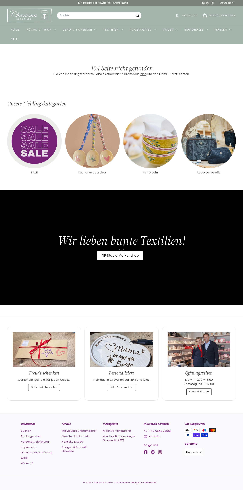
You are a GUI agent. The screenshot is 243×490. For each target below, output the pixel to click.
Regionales (194, 29)
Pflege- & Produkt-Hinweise (75, 449)
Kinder (169, 29)
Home (15, 29)
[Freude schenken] (44, 349)
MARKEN (221, 29)
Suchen (26, 431)
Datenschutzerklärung (36, 452)
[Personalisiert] (121, 349)
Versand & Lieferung (35, 441)
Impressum (28, 447)
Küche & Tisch (40, 29)
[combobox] (99, 15)
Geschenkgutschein (75, 436)
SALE (14, 39)
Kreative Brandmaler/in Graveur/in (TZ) (119, 438)
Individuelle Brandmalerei (79, 431)
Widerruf (27, 463)
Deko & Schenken (78, 29)
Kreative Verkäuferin (117, 431)
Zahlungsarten (31, 436)
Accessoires (141, 29)
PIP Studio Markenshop (120, 255)
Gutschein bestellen (44, 387)
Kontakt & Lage (199, 391)
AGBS (24, 458)
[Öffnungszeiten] (199, 349)
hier (143, 74)
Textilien (111, 29)
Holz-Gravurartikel (121, 387)
